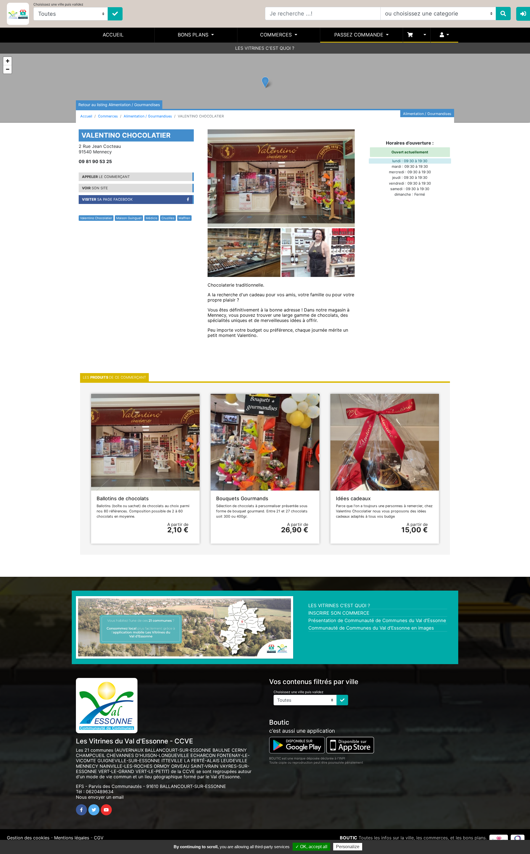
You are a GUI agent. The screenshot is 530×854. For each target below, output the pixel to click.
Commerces (276, 35)
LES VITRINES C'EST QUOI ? (264, 48)
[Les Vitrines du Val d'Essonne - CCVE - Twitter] (93, 809)
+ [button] (7, 60)
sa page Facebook (107, 199)
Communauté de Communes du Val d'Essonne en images (371, 628)
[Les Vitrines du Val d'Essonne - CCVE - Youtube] (106, 809)
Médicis (151, 218)
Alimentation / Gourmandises (148, 116)
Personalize (347, 846)
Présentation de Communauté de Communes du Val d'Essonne (377, 620)
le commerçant (106, 177)
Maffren (184, 218)
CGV (99, 837)
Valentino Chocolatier (96, 218)
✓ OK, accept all (311, 846)
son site (95, 188)
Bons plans (194, 35)
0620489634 (99, 791)
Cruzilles (167, 218)
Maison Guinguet (129, 218)
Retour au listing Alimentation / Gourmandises (119, 104)
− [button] (7, 69)
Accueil (113, 35)
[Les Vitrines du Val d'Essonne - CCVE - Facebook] (81, 809)
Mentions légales (71, 837)
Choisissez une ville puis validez (58, 4)
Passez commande (359, 35)
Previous (69, 629)
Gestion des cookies (28, 837)
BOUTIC (348, 837)
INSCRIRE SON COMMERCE (338, 613)
